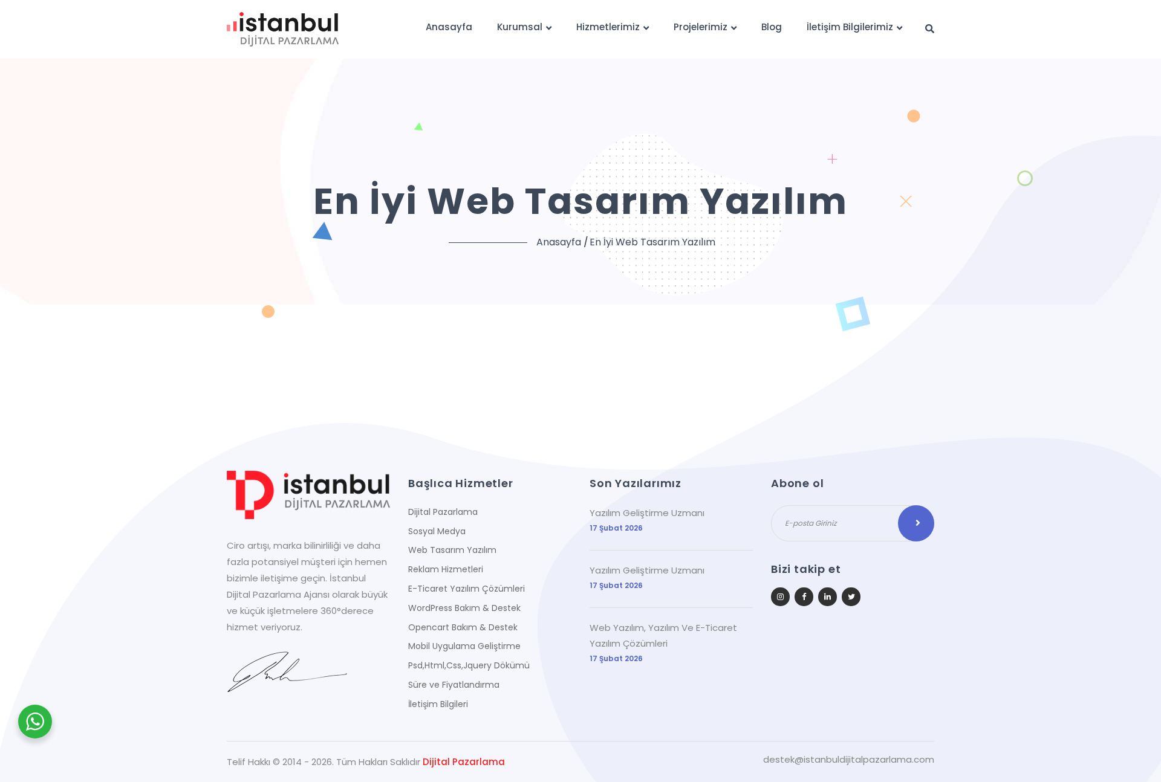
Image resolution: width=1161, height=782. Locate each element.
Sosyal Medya (437, 531)
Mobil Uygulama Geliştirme (464, 646)
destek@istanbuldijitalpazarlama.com (848, 760)
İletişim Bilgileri (438, 704)
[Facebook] (804, 596)
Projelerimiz (700, 26)
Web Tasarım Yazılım (452, 550)
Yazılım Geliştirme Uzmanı (647, 512)
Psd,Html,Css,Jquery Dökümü (469, 665)
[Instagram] (780, 596)
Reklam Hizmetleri (445, 569)
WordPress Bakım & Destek (464, 608)
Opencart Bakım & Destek (463, 627)
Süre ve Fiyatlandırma (453, 685)
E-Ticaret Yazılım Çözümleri (466, 589)
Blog (771, 26)
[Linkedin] (827, 596)
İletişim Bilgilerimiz (850, 26)
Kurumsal (519, 26)
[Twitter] (851, 596)
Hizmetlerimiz (608, 26)
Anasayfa (449, 26)
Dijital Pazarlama (443, 512)
